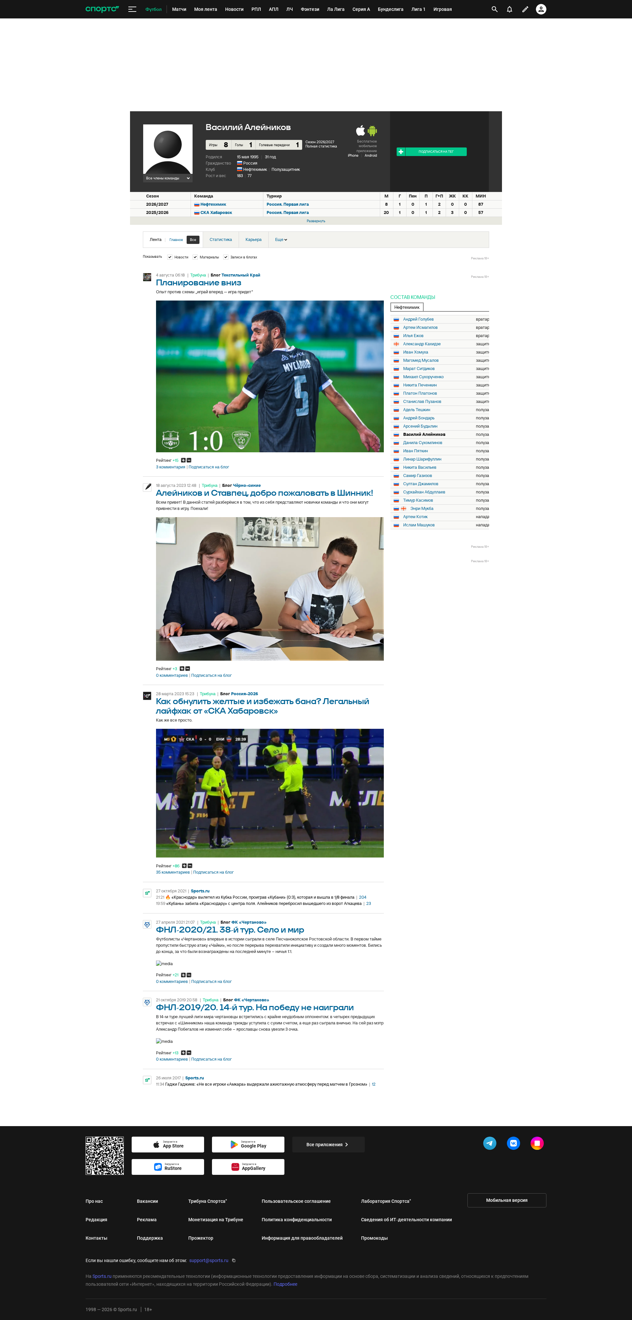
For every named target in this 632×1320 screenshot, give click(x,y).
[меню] (132, 9)
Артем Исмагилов (420, 327)
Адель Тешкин (416, 409)
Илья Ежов (413, 335)
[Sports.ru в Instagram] (538, 1144)
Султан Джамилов (420, 484)
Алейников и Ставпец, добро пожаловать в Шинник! (264, 493)
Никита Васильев (419, 467)
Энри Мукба (422, 508)
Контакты (96, 1238)
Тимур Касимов (418, 500)
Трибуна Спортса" (207, 1201)
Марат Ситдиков (419, 368)
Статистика (221, 239)
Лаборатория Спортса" (386, 1201)
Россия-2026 (244, 694)
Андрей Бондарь (418, 418)
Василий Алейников (424, 434)
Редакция (96, 1219)
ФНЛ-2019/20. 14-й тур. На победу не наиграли (255, 1008)
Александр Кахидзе (422, 344)
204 (362, 897)
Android (371, 155)
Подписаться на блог (209, 467)
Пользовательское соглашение (296, 1201)
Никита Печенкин (420, 385)
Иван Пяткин (415, 451)
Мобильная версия (507, 1200)
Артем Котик (415, 516)
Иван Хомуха (415, 352)
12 (374, 1084)
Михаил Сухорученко (423, 377)
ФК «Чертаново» (249, 922)
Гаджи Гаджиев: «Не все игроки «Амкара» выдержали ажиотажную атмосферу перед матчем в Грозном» (266, 1084)
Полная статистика (321, 146)
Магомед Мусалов (421, 360)
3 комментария (170, 467)
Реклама (147, 1219)
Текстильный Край (241, 275)
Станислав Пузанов (422, 401)
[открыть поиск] (495, 9)
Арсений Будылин (420, 426)
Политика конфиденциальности (297, 1219)
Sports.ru (200, 891)
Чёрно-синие (247, 485)
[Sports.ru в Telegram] (491, 1144)
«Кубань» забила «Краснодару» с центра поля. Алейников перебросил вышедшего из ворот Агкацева (264, 903)
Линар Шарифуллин (422, 459)
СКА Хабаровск (216, 212)
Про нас (94, 1201)
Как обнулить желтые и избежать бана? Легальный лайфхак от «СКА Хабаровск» (262, 706)
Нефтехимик (255, 169)
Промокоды (374, 1238)
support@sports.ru (208, 1260)
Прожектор (200, 1238)
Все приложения (324, 1144)
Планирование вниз (198, 283)
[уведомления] (509, 9)
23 (368, 903)
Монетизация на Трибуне (215, 1219)
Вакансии (147, 1201)
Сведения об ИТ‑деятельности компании (406, 1219)
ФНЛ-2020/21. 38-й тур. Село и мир (230, 930)
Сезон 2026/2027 (319, 142)
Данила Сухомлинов (422, 442)
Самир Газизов (417, 475)
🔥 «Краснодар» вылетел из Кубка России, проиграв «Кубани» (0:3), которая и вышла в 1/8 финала (260, 897)
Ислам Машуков (419, 525)
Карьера (254, 239)
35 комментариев (173, 872)
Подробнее (285, 1284)
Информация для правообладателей (302, 1238)
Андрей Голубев (418, 319)
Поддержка (150, 1238)
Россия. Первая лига (288, 204)
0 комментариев (172, 675)
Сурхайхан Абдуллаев (424, 492)
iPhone (353, 155)
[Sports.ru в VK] (515, 1144)
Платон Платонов (420, 393)
